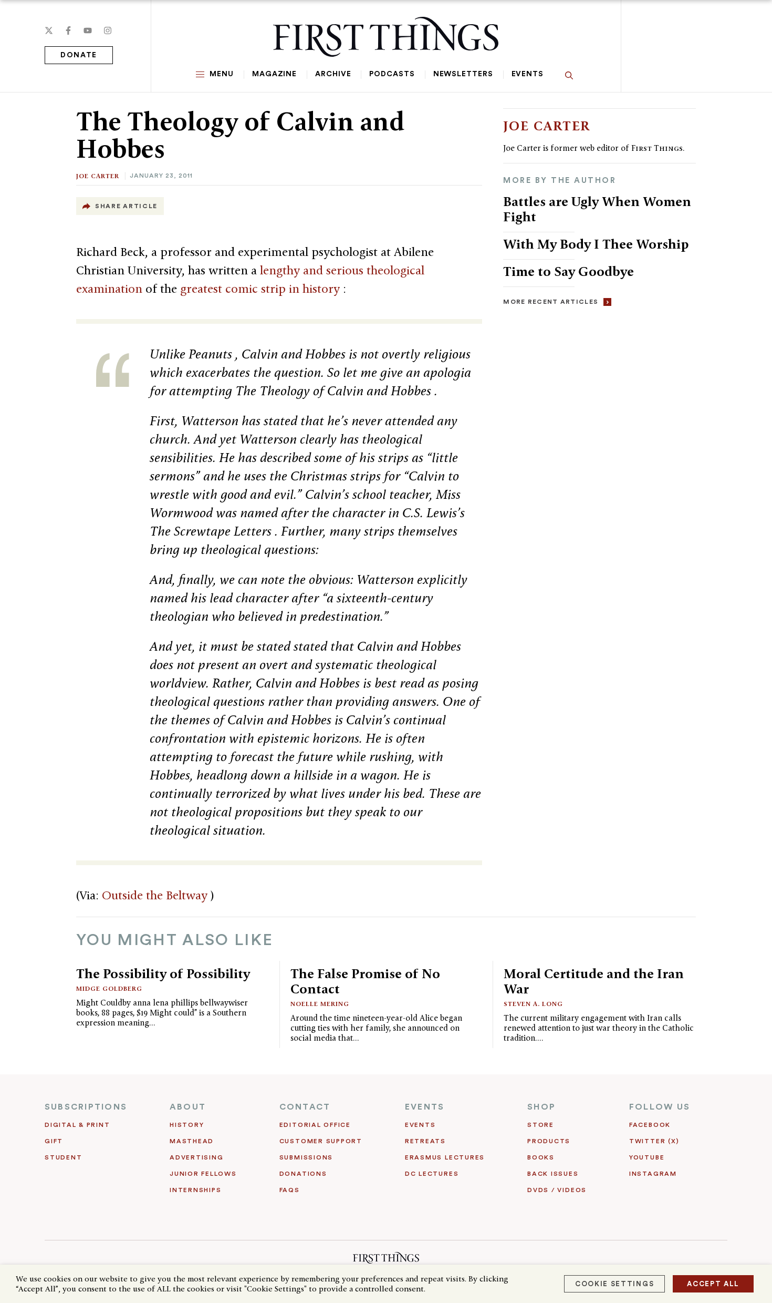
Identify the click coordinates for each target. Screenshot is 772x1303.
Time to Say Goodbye (568, 271)
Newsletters (463, 74)
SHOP (541, 1107)
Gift (54, 1141)
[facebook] (68, 30)
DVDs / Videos (557, 1190)
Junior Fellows (203, 1174)
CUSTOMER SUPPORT (320, 1141)
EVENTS (424, 1107)
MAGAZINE (274, 74)
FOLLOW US (659, 1107)
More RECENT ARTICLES (550, 302)
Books (541, 1157)
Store (540, 1125)
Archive (333, 74)
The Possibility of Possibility (163, 973)
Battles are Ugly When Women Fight (597, 209)
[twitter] (49, 30)
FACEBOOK (650, 1125)
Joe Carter (97, 176)
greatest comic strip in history (261, 288)
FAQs (289, 1190)
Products (548, 1141)
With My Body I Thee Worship (595, 243)
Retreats (425, 1141)
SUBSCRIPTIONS (86, 1107)
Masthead (192, 1141)
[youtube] (88, 30)
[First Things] (385, 37)
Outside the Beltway (156, 895)
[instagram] (107, 30)
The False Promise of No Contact (365, 981)
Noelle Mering (319, 1004)
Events (528, 74)
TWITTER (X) (654, 1141)
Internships (195, 1190)
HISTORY (187, 1125)
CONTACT (305, 1107)
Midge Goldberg (109, 988)
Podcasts (391, 74)
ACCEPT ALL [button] (713, 1283)
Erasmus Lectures (445, 1157)
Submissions (306, 1157)
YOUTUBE (646, 1157)
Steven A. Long (533, 1004)
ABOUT (188, 1107)
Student (63, 1157)
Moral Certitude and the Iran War (594, 981)
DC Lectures (431, 1174)
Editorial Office (315, 1125)
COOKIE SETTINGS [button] (614, 1283)
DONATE (78, 55)
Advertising (196, 1157)
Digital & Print (77, 1125)
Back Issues (552, 1174)
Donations (303, 1174)
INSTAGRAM (653, 1174)
